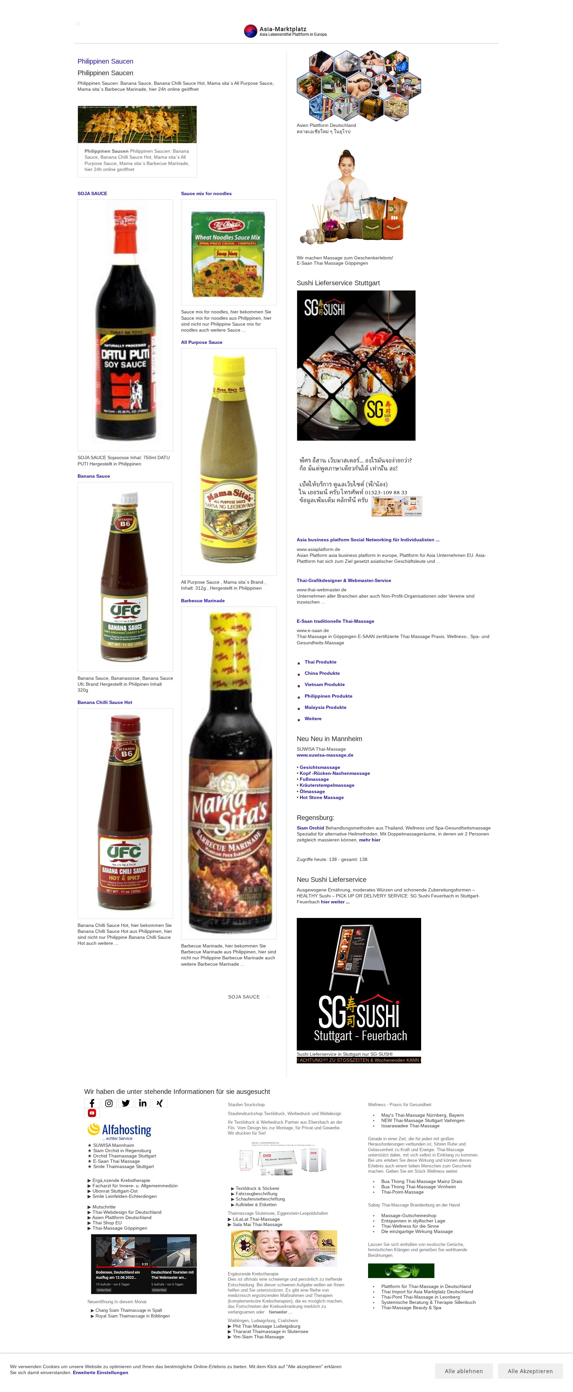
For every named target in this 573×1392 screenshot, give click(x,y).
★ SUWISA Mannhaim (111, 1145)
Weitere (313, 718)
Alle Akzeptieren (530, 1371)
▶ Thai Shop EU (105, 1222)
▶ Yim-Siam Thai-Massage (256, 1336)
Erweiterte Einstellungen (100, 1372)
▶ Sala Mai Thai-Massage (255, 1224)
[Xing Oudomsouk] (159, 1103)
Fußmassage (314, 779)
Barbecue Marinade (203, 600)
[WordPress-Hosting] (119, 1140)
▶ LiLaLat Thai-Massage (254, 1219)
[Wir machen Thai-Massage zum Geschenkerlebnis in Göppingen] (359, 252)
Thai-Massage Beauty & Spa (411, 1307)
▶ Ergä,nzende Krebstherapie (119, 1180)
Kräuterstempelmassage (327, 785)
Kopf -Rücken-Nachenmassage (335, 773)
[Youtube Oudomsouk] (92, 1112)
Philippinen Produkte (328, 696)
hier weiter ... (335, 901)
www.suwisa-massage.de (325, 755)
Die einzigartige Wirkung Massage (417, 1231)
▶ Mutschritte (102, 1206)
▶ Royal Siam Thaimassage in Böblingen (130, 1316)
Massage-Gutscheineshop (408, 1215)
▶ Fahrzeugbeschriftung (254, 1194)
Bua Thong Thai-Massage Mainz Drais (421, 1181)
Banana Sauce (94, 476)
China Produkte (322, 673)
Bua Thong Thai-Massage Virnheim (418, 1186)
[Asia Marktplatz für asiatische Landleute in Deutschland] (359, 120)
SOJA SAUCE (92, 193)
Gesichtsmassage (320, 767)
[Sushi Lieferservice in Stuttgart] (359, 1048)
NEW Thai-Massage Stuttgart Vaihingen (423, 1120)
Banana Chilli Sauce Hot (105, 702)
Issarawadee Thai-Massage (410, 1125)
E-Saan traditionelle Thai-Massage (335, 621)
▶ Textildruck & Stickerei (255, 1188)
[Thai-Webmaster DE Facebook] (92, 1103)
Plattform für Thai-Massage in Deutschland (426, 1286)
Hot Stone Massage (322, 797)
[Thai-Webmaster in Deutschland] (144, 1293)
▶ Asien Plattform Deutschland (120, 1217)
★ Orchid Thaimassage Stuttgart (122, 1155)
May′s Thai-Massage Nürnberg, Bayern (422, 1115)
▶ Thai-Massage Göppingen (117, 1228)
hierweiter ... (280, 1312)
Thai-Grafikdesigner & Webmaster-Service (344, 580)
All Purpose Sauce (202, 342)
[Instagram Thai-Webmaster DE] (109, 1103)
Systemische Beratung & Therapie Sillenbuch (428, 1302)
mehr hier (369, 839)
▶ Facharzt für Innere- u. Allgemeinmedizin (133, 1185)
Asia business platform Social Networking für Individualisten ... (368, 539)
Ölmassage (312, 791)
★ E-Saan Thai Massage (114, 1161)
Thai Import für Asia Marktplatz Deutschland (427, 1291)
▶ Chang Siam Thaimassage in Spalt (126, 1310)
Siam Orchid (310, 827)
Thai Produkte (321, 662)
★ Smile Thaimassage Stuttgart (121, 1166)
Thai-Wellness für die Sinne (410, 1226)
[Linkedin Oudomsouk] (143, 1103)
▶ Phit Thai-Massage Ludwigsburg (264, 1326)
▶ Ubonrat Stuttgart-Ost (113, 1191)
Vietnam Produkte (325, 684)
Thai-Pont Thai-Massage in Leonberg (420, 1297)
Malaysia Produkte (326, 707)
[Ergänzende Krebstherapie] (284, 1265)
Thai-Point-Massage (402, 1192)
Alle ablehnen (464, 1371)
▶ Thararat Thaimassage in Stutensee (268, 1331)
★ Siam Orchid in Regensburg (119, 1150)
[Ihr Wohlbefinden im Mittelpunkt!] (401, 1276)
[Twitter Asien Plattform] (126, 1103)
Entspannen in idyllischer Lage (413, 1220)
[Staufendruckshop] (284, 1179)
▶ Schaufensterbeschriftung (258, 1199)
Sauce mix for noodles (206, 193)
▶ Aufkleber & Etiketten (254, 1205)
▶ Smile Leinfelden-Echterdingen (122, 1196)
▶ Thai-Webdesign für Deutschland (124, 1212)
